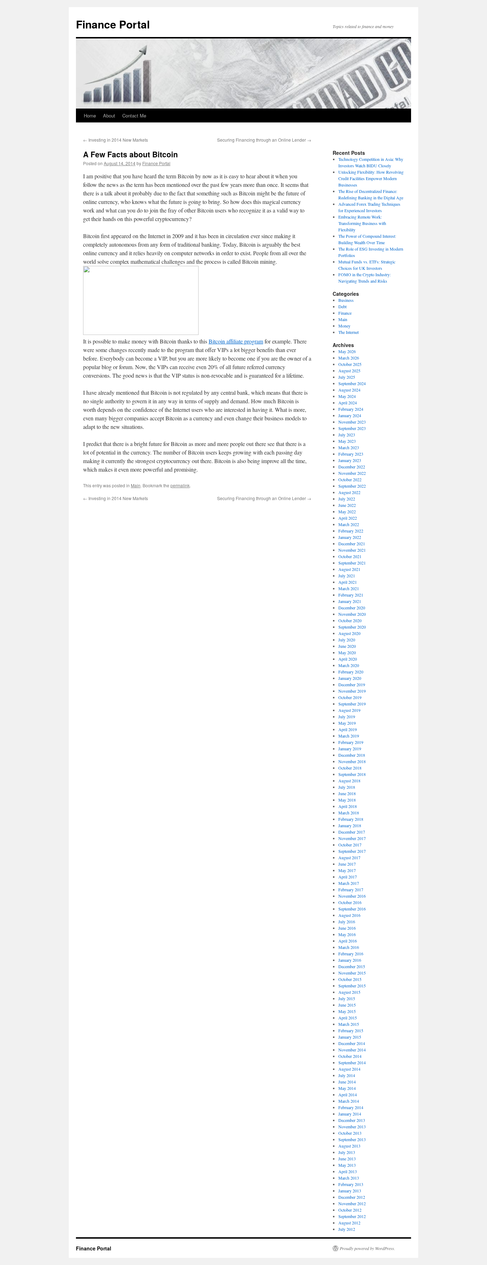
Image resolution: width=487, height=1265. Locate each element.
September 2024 (352, 383)
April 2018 (347, 806)
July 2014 (346, 1075)
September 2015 (352, 985)
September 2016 (352, 909)
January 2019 (349, 748)
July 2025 (346, 377)
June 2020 (347, 646)
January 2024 (349, 415)
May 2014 (347, 1088)
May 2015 (347, 1011)
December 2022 (351, 466)
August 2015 (349, 992)
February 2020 (350, 672)
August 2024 (349, 390)
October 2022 (350, 479)
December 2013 (351, 1120)
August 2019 (349, 710)
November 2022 (352, 473)
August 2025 (349, 370)
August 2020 (349, 633)
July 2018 (346, 787)
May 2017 (347, 870)
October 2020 (350, 620)
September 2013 (352, 1139)
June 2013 (347, 1158)
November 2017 (352, 838)
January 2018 (349, 825)
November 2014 (352, 1050)
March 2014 (348, 1101)
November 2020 (352, 614)
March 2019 (348, 736)
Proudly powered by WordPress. (367, 1248)
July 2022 (346, 499)
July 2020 (346, 639)
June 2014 (347, 1082)
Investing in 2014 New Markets (115, 140)
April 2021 (347, 582)
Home (90, 115)
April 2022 (347, 518)
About (109, 115)
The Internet (348, 332)
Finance (345, 313)
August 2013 (349, 1146)
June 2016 (347, 928)
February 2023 (350, 454)
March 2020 (348, 665)
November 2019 (352, 691)
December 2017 (351, 832)
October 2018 (350, 768)
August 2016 (349, 915)
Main (135, 485)
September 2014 (352, 1062)
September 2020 (352, 627)
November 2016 (352, 896)
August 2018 (349, 780)
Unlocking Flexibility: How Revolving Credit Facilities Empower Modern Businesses (371, 178)
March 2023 (348, 447)
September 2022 (352, 486)
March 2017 (348, 883)
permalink (180, 485)
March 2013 (348, 1178)
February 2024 (350, 409)
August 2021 (349, 569)
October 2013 (350, 1133)
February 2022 (350, 531)
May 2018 (347, 800)
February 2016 (350, 953)
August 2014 (349, 1069)
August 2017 (349, 857)
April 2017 (347, 877)
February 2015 (350, 1030)
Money (344, 326)
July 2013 (346, 1152)
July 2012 (346, 1229)
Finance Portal (113, 24)
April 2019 (347, 729)
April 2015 (347, 1017)
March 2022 (348, 524)
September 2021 (352, 563)
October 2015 (350, 979)
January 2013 (349, 1190)
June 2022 (347, 505)
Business (346, 300)
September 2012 (352, 1216)
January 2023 (349, 460)
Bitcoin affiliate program (236, 341)
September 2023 (352, 428)
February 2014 (350, 1107)
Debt (342, 306)
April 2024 (347, 402)
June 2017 (347, 864)
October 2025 (350, 364)
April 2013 (347, 1171)
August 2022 (349, 492)
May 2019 (347, 723)
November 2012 (352, 1203)
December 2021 (351, 543)
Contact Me (134, 115)
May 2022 (347, 511)
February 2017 (350, 889)
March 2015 (348, 1024)
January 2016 (349, 960)
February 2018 (350, 819)
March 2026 (348, 358)
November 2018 (352, 761)
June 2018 (347, 793)
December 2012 (351, 1197)
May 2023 (347, 441)
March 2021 (348, 588)
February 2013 (350, 1184)
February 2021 (350, 595)
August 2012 (349, 1222)
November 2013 (352, 1126)
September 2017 (352, 851)
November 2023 (352, 422)
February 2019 (350, 742)
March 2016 (348, 947)
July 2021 (346, 575)
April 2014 (347, 1094)
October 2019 (350, 697)
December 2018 (351, 755)
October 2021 (350, 556)
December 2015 (351, 966)
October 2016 (350, 902)
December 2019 (351, 684)
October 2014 (350, 1056)
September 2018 (352, 774)
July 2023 (346, 434)
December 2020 (351, 607)
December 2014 (351, 1043)
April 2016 (347, 941)
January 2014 (349, 1114)
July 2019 (346, 716)
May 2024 (347, 396)
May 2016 (347, 934)
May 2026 (347, 351)
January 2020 (349, 678)
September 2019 (352, 704)
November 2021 (352, 550)
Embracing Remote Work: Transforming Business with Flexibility (362, 223)
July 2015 (346, 998)
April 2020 (347, 659)
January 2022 (349, 537)
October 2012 (350, 1210)
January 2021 (349, 601)
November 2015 (352, 973)
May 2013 (347, 1165)
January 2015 (349, 1037)
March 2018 (348, 812)
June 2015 (347, 1005)
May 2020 (347, 652)
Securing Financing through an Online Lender (264, 140)
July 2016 (346, 921)
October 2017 (350, 844)
